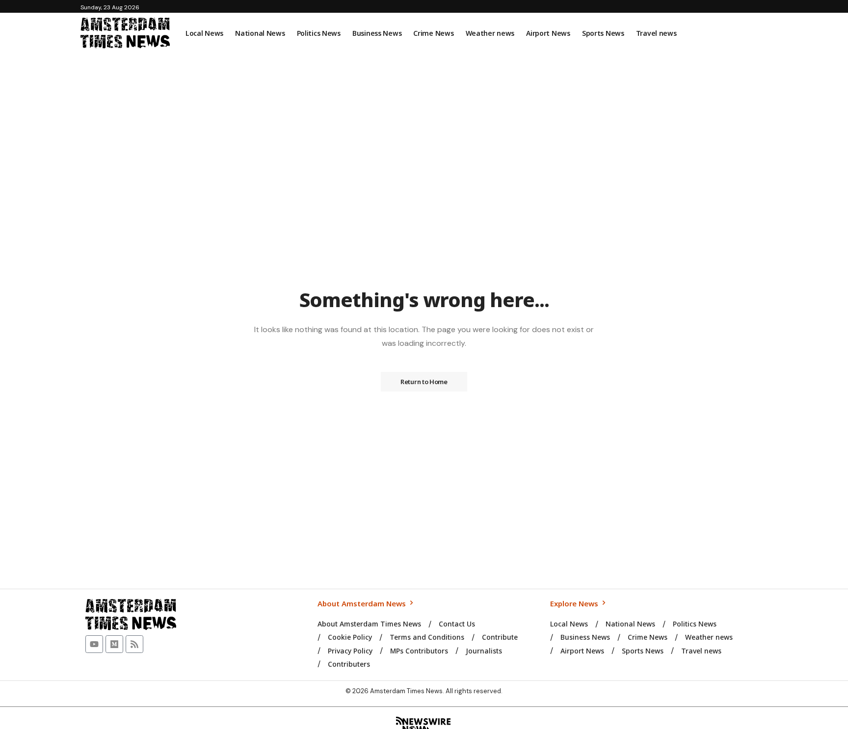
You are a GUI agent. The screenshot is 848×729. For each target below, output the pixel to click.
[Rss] (134, 644)
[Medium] (114, 644)
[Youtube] (94, 644)
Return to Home (424, 381)
